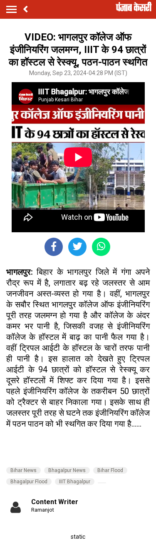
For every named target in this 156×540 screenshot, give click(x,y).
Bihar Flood (110, 470)
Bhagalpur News (67, 470)
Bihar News (23, 470)
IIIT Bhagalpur (74, 482)
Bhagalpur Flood (28, 482)
